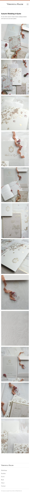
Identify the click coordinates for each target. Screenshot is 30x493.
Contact (3, 486)
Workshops (4, 470)
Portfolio (3, 473)
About (2, 483)
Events (3, 476)
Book (2, 480)
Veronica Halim (15, 4)
